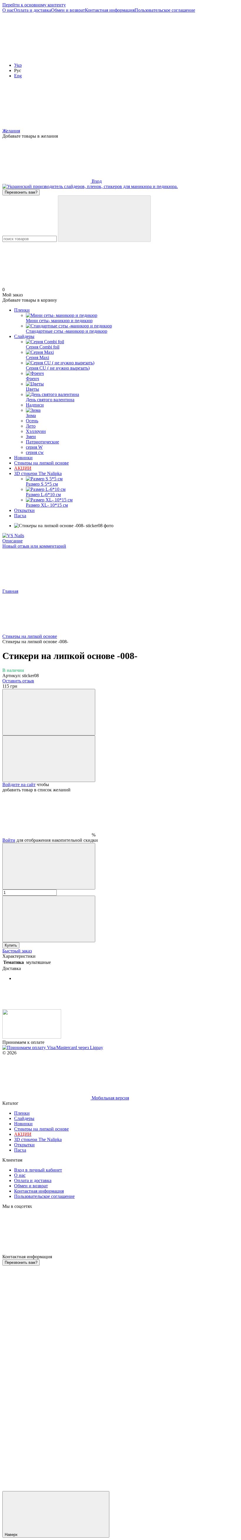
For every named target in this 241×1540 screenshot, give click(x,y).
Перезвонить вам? (21, 192)
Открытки (24, 510)
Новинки (23, 457)
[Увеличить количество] (48, 919)
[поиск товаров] (104, 218)
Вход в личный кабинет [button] (38, 1169)
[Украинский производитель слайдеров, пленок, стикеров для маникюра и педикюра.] (31, 1036)
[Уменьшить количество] (48, 866)
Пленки (22, 310)
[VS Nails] (13, 535)
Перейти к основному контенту (34, 4)
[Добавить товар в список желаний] (48, 758)
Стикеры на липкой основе (41, 462)
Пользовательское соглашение (165, 10)
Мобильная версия (110, 1097)
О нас (8, 10)
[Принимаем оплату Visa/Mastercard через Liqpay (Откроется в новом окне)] (52, 1047)
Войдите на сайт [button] (19, 784)
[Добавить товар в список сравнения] (48, 712)
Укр (18, 65)
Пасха (20, 515)
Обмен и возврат (68, 10)
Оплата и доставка (32, 10)
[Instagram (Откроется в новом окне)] (46, 55)
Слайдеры (24, 336)
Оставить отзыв (18, 680)
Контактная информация (110, 10)
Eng (18, 75)
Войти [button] (8, 840)
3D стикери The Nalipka (38, 473)
